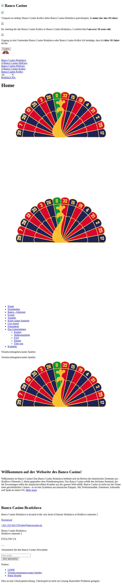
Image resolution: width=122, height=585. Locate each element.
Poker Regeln (14, 575)
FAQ (16, 337)
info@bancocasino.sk (31, 525)
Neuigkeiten (14, 309)
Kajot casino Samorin (18, 320)
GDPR (11, 569)
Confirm (6, 49)
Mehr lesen (31, 490)
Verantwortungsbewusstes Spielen (25, 572)
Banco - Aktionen (16, 312)
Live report (13, 323)
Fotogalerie (13, 326)
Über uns (18, 343)
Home (11, 306)
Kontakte (12, 346)
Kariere (17, 332)
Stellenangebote (22, 335)
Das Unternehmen (17, 329)
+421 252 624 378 (10, 525)
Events (11, 315)
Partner (17, 340)
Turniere (12, 317)
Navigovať (6, 519)
